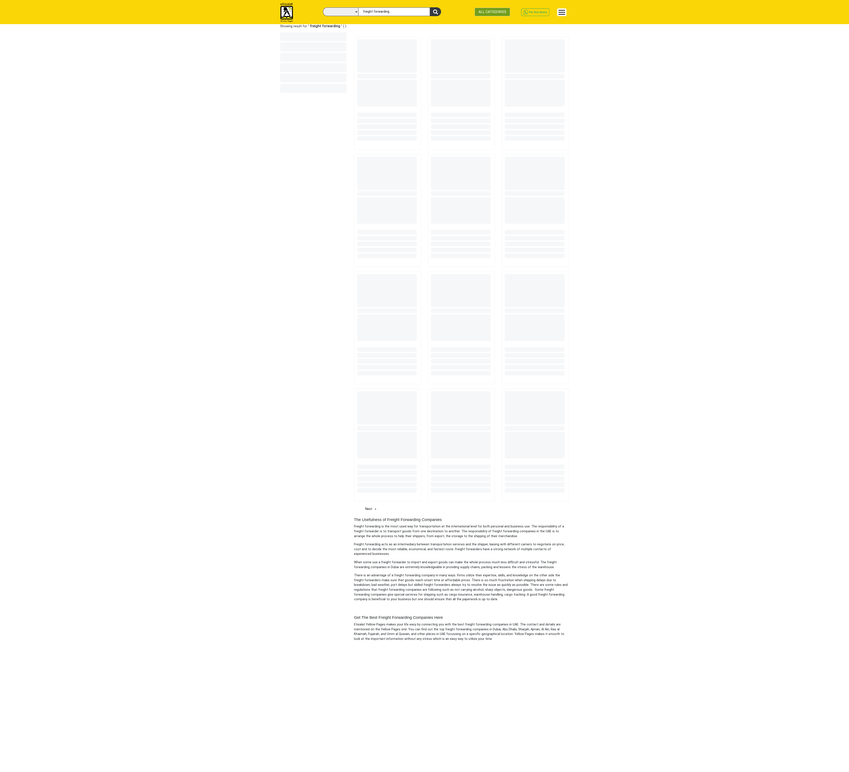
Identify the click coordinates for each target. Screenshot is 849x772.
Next (372, 509)
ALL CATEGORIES (492, 12)
